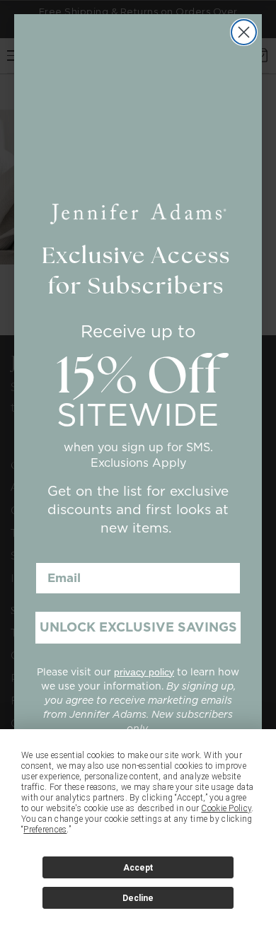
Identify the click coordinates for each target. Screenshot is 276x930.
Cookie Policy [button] (226, 808)
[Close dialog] (243, 32)
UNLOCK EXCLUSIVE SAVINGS (138, 627)
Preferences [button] (45, 830)
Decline (138, 898)
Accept (138, 868)
